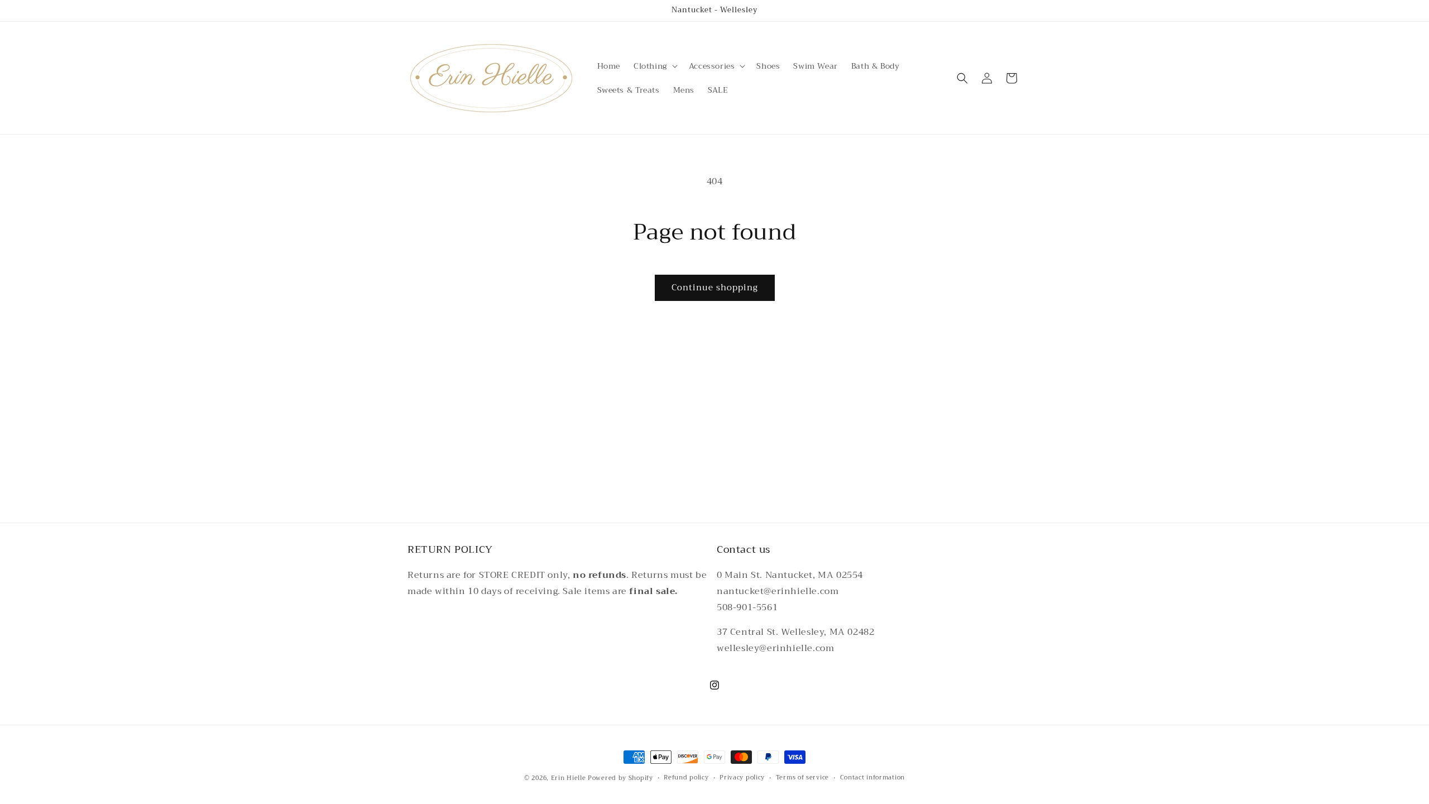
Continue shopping (715, 287)
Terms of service (802, 778)
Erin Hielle (568, 778)
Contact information (872, 778)
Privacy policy (742, 778)
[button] (654, 66)
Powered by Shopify (620, 778)
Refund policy (686, 778)
